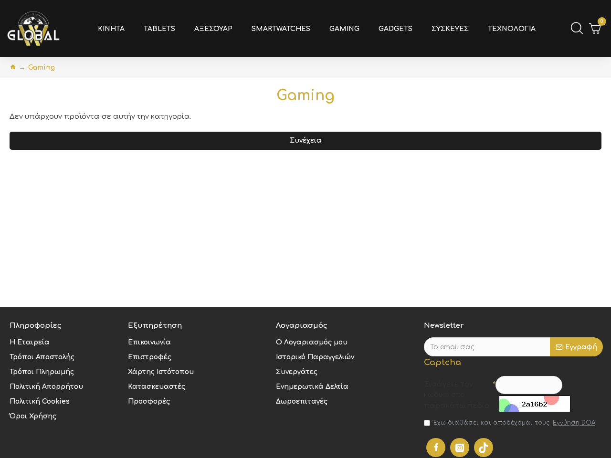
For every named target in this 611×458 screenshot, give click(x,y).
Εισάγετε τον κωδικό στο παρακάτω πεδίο (456, 395)
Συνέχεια (306, 140)
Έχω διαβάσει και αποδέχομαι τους (514, 422)
